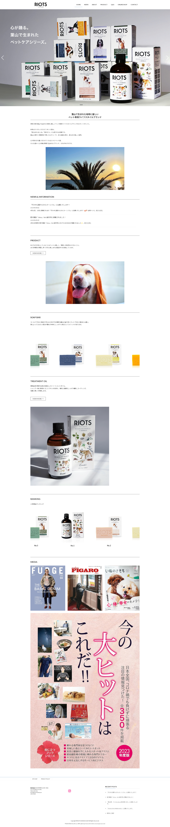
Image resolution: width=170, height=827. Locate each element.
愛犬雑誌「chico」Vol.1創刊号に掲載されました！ (48, 217)
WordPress (74, 823)
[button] (167, 58)
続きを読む (99, 210)
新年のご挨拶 (110, 813)
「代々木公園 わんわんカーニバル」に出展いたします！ (50, 205)
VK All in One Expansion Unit (97, 823)
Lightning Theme (84, 823)
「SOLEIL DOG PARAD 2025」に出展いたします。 (120, 808)
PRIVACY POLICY (45, 779)
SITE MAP (34, 779)
